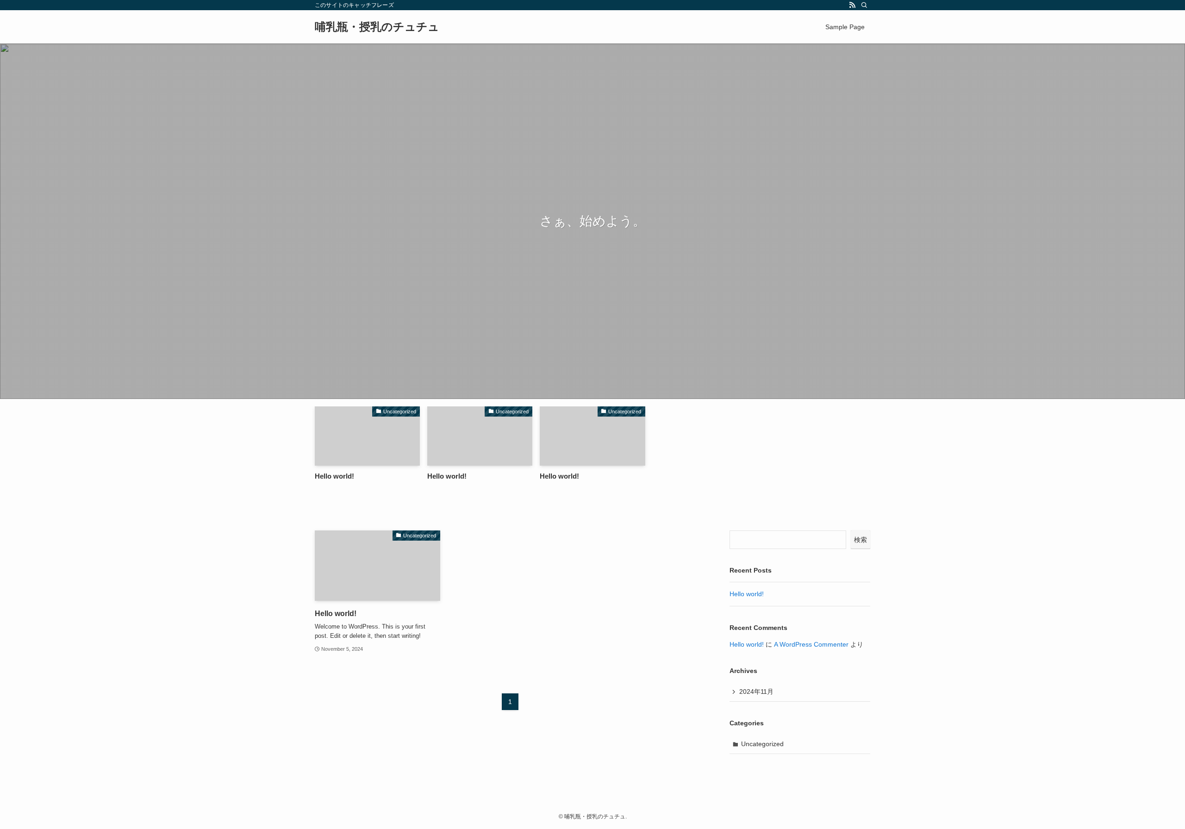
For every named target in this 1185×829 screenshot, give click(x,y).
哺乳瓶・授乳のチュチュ (377, 26)
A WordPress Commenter (811, 644)
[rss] (852, 5)
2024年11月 (756, 691)
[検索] (864, 5)
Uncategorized (762, 744)
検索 (860, 539)
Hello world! (747, 594)
